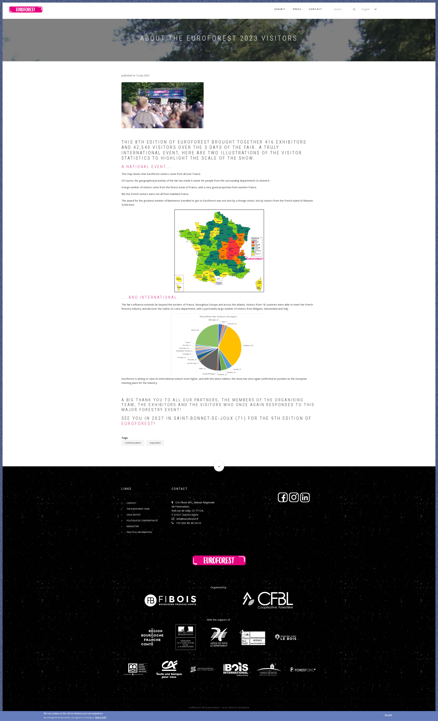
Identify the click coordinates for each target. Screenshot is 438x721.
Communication (133, 442)
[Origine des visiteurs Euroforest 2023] (219, 250)
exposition (155, 442)
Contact (315, 9)
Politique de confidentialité (142, 520)
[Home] (25, 10)
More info (100, 717)
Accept (388, 714)
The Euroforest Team (138, 508)
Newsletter (133, 526)
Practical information (139, 532)
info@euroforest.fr (187, 518)
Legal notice (133, 514)
